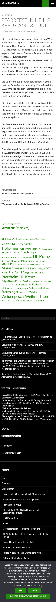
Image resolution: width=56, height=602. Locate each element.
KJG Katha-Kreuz (11, 518)
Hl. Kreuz (41, 257)
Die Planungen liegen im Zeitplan (16, 409)
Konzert (22, 264)
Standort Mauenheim (11, 453)
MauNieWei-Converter (24, 31)
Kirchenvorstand (37, 261)
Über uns (5, 484)
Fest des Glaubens (10, 253)
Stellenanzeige (22, 288)
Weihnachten (36, 297)
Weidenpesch (12, 297)
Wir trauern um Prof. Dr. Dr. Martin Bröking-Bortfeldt (25, 202)
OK (20, 590)
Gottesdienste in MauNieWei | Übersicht (21, 529)
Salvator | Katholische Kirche (16, 558)
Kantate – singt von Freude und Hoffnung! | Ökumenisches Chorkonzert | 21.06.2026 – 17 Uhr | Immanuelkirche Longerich (27, 403)
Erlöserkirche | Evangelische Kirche (19, 542)
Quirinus (27, 281)
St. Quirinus (8, 288)
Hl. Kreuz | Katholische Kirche (16, 548)
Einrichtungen (7, 489)
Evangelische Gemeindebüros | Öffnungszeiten (24, 494)
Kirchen (5, 524)
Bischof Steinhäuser (37, 239)
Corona (8, 243)
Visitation (23, 292)
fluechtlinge (28, 252)
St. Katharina (35, 284)
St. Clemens (21, 285)
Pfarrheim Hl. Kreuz (18, 277)
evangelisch (31, 249)
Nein (34, 590)
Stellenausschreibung (39, 288)
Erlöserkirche (24, 244)
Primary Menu (52, 3)
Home (4, 478)
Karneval (5, 261)
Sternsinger (9, 292)
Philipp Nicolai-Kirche (11, 281)
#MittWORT (9, 238)
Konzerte (30, 264)
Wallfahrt (33, 292)
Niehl (4, 272)
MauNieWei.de (10, 3)
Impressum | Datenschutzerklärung (28, 596)
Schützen (47, 281)
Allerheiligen (23, 239)
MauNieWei (29, 268)
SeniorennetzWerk (8, 285)
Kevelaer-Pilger (19, 261)
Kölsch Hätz (40, 264)
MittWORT (44, 268)
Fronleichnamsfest (11, 257)
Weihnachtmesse (8, 301)
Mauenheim (11, 268)
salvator (37, 281)
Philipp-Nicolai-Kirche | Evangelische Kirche (23, 553)
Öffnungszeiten (24, 301)
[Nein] (52, 581)
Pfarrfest (14, 272)
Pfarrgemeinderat (32, 272)
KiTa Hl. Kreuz (8, 264)
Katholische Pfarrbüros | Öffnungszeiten (21, 500)
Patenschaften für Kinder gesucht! (17, 192)
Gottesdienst (27, 258)
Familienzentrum (45, 249)
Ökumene (39, 301)
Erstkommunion (12, 248)
